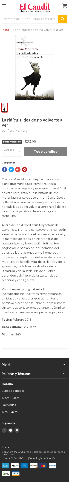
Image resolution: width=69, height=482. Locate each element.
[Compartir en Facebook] (4, 169)
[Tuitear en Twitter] (11, 169)
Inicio (5, 30)
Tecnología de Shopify (42, 458)
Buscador (7, 447)
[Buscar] (62, 19)
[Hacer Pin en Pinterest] (24, 169)
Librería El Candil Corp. (15, 458)
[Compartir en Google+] (18, 169)
